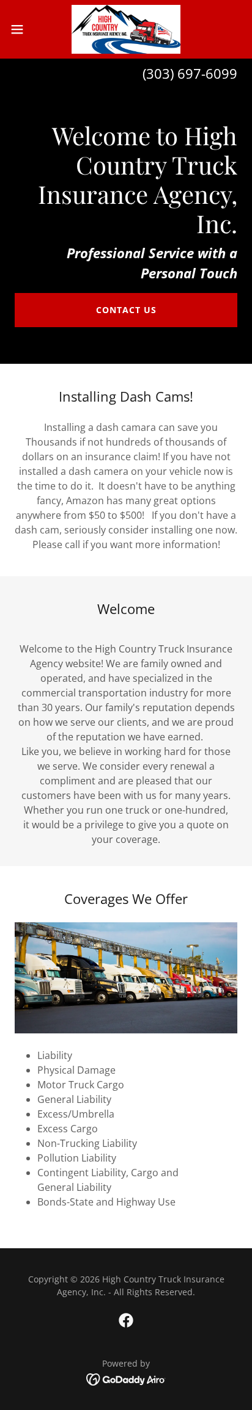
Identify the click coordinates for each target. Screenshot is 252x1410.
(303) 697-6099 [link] (190, 73)
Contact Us (126, 310)
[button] (23, 29)
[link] (126, 29)
